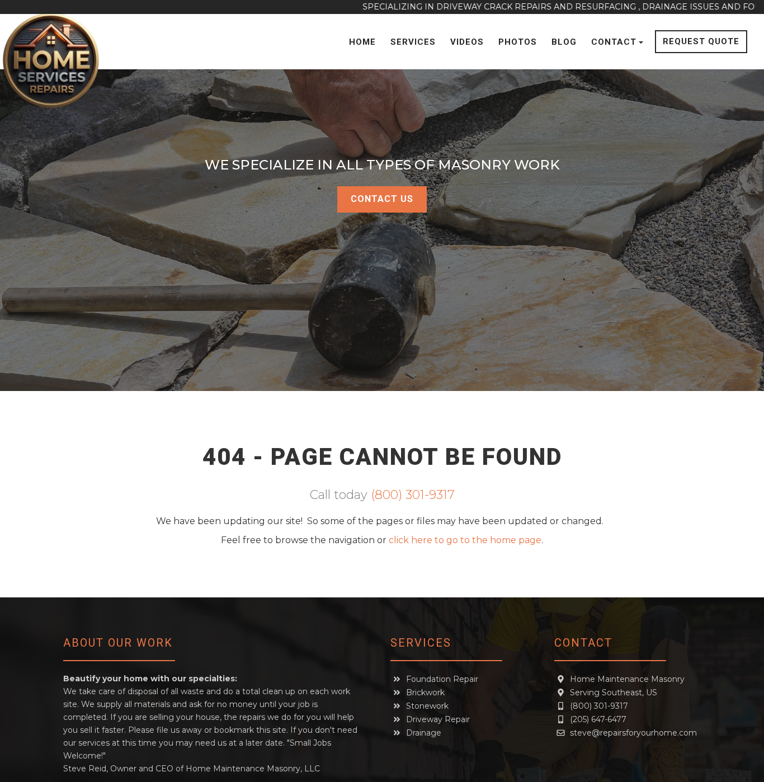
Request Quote (701, 41)
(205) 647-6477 (598, 719)
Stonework (427, 706)
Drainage (423, 733)
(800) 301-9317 (413, 494)
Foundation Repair (442, 679)
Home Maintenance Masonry (627, 679)
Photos (517, 42)
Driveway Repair (438, 719)
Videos (467, 42)
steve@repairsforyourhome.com (633, 733)
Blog (564, 42)
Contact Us (382, 199)
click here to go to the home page (465, 540)
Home (362, 42)
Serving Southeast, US (613, 692)
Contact (613, 42)
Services (413, 42)
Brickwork (425, 692)
